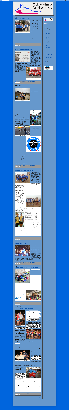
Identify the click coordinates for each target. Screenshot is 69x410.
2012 (46, 61)
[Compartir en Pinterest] (19, 45)
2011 (46, 62)
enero (47, 43)
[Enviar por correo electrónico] (15, 45)
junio (46, 37)
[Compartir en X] (17, 45)
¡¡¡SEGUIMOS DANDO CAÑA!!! (21, 86)
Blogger (40, 403)
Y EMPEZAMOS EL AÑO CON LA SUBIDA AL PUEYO (26, 267)
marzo (47, 41)
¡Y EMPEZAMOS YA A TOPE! (21, 243)
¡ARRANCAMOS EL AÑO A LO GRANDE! (24, 170)
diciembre (47, 29)
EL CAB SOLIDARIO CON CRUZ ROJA (23, 49)
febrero (47, 42)
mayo (47, 38)
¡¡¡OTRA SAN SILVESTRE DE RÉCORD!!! (24, 308)
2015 (46, 27)
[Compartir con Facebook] (18, 45)
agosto (47, 34)
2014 (46, 28)
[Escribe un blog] (16, 45)
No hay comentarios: (32, 81)
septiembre (47, 33)
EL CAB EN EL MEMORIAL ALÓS (22, 18)
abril (46, 39)
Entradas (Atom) (21, 398)
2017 (46, 24)
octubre (47, 32)
